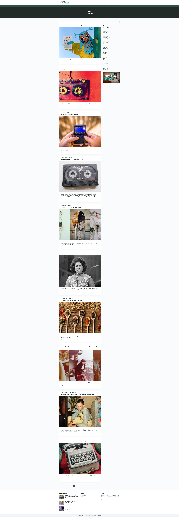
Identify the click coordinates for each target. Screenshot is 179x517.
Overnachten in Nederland (94, 5)
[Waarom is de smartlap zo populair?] (80, 271)
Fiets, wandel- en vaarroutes (86, 5)
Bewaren (104, 28)
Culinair (95, 2)
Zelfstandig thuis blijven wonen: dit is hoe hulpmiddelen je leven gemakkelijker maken (71, 496)
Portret (115, 5)
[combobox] (110, 22)
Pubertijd (74, 392)
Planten (104, 53)
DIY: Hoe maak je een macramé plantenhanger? (71, 207)
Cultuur (98, 2)
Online (104, 51)
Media (107, 2)
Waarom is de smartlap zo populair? (69, 253)
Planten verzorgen (106, 54)
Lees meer (63, 61)
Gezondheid (103, 2)
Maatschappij (105, 46)
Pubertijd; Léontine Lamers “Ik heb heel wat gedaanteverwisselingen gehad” (77, 394)
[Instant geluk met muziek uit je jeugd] (80, 86)
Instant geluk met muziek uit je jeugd (69, 69)
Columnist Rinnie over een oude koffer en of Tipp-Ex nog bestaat (75, 441)
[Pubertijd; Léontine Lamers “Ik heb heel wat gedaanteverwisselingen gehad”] (80, 411)
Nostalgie (111, 2)
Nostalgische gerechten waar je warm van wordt (71, 300)
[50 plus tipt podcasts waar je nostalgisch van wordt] (80, 176)
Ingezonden (104, 5)
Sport (104, 62)
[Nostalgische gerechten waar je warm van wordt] (80, 317)
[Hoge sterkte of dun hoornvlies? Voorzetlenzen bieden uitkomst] (61, 503)
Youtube (104, 69)
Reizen (115, 2)
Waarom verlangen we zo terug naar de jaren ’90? (72, 114)
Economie (105, 36)
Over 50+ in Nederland (84, 497)
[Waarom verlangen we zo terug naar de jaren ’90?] (80, 131)
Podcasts (112, 5)
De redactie (103, 499)
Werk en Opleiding (106, 65)
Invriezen (104, 42)
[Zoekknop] (118, 22)
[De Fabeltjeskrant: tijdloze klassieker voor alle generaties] (80, 42)
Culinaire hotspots (78, 5)
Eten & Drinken (105, 37)
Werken (118, 5)
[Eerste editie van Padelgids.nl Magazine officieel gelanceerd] (61, 508)
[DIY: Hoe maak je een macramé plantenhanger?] (80, 224)
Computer (105, 30)
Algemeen (100, 5)
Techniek (104, 63)
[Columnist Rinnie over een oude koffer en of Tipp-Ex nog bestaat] (80, 458)
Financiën (105, 38)
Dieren (104, 33)
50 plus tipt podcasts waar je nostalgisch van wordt (72, 159)
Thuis (104, 64)
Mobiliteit (105, 48)
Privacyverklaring (83, 495)
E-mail (104, 35)
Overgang (105, 52)
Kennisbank (108, 5)
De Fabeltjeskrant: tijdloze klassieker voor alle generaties (73, 25)
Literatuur (105, 44)
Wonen (118, 2)
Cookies (81, 496)
